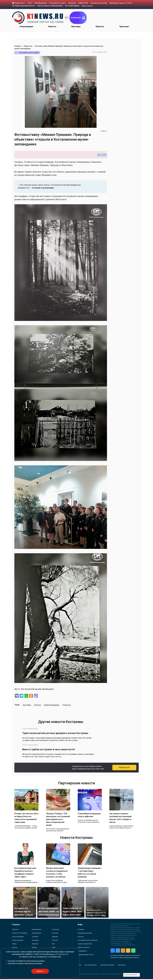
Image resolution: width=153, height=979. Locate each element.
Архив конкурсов (17, 940)
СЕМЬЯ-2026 (83, 3)
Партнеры (76, 26)
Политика (55, 933)
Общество (28, 46)
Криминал (35, 940)
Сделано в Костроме (98, 3)
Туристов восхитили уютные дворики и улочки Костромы (55, 733)
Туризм (14, 947)
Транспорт (124, 26)
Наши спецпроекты (18, 936)
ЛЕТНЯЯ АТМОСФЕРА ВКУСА (23, 6)
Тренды (34, 947)
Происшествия (36, 933)
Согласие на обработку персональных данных (125, 955)
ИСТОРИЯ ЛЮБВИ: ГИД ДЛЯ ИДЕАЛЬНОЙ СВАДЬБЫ (90, 154)
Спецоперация (26, 26)
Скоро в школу (87, 6)
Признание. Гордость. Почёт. (120, 3)
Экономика (55, 929)
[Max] (35, 696)
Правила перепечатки (85, 944)
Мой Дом (72, 3)
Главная (17, 46)
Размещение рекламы (85, 933)
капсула (37, 705)
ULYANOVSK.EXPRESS (107, 965)
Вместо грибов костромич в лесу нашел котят (48, 749)
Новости (52, 26)
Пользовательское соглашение (87, 940)
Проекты (100, 26)
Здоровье (55, 936)
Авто (53, 944)
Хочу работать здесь (57, 3)
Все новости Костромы (29, 52)
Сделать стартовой (84, 947)
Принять (40, 971)
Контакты (81, 936)
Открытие (67, 705)
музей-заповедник (51, 705)
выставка (27, 705)
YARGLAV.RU (121, 965)
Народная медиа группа (85, 954)
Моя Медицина (41, 3)
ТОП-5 (29, 3)
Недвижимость (36, 929)
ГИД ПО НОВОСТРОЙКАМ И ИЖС (50, 6)
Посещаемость (82, 951)
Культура (55, 940)
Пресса (14, 944)
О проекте (81, 929)
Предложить (20, 3)
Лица (53, 947)
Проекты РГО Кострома (19, 933)
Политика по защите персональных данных (125, 957)
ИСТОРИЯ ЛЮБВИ (72, 6)
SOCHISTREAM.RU (91, 965)
